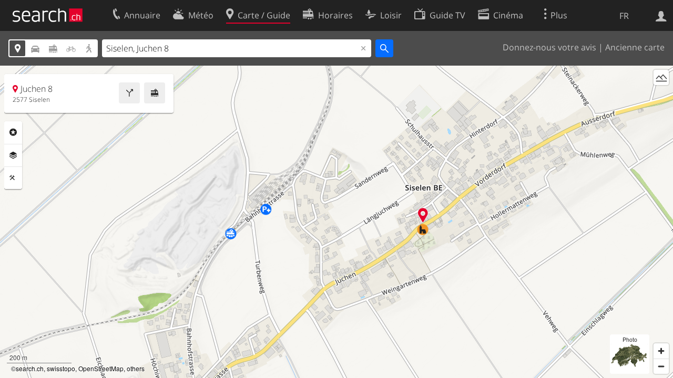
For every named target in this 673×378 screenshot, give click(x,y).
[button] (423, 214)
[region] (336, 222)
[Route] (129, 92)
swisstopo (61, 368)
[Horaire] (154, 92)
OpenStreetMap (101, 368)
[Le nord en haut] (661, 96)
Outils (13, 178)
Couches (13, 155)
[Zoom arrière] (661, 366)
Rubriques (13, 132)
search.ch (30, 368)
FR (624, 16)
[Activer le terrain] (661, 77)
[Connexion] (661, 15)
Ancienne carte (635, 47)
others (136, 368)
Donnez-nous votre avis (549, 47)
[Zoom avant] (661, 351)
